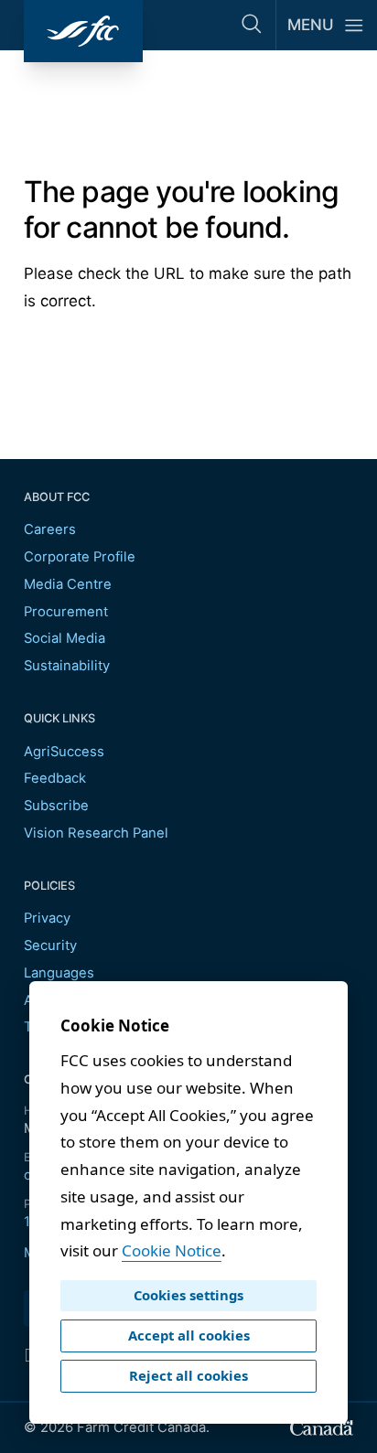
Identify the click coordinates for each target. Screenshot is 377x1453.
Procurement (66, 612)
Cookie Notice (171, 1250)
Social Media (64, 638)
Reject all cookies (188, 1375)
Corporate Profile (79, 557)
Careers (50, 529)
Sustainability (67, 665)
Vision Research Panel (96, 833)
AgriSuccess (64, 751)
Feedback (55, 778)
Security (50, 945)
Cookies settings (188, 1295)
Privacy (47, 918)
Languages (59, 973)
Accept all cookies (189, 1335)
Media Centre (68, 584)
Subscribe (56, 805)
